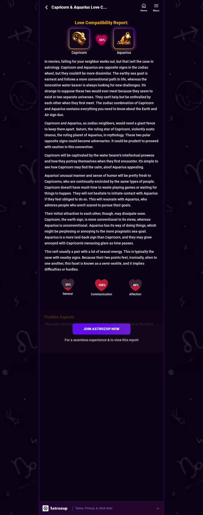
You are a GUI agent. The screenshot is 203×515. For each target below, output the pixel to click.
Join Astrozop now (101, 329)
